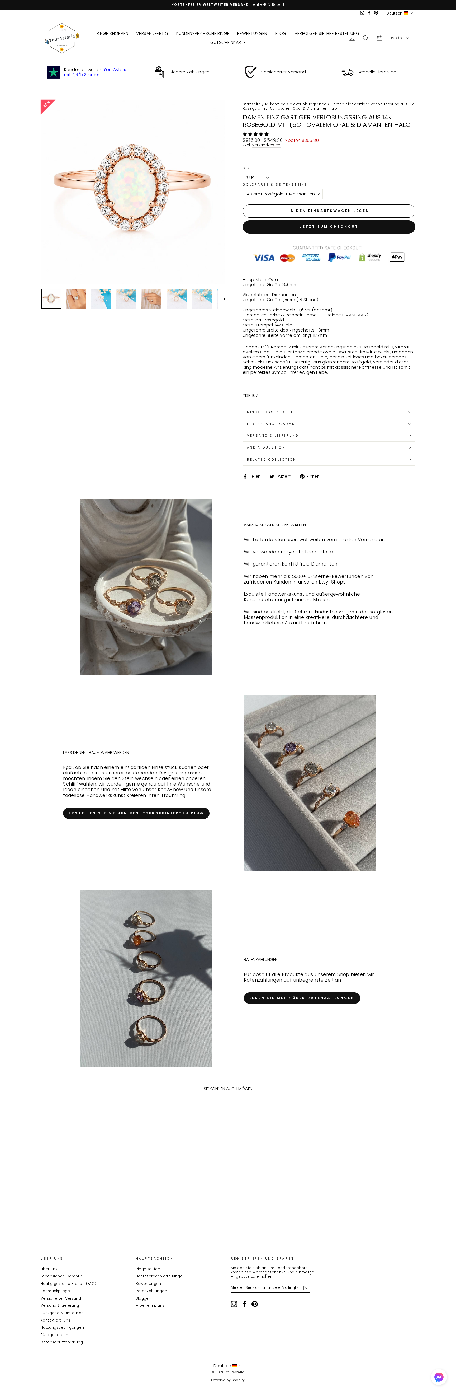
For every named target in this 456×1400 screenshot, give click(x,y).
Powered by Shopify (228, 1380)
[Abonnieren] (306, 1288)
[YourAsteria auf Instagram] (234, 1304)
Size (248, 168)
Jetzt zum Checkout (329, 226)
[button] (399, 38)
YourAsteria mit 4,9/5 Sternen (96, 72)
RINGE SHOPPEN (112, 33)
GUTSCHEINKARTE (228, 42)
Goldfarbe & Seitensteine (275, 184)
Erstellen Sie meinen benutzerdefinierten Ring (136, 813)
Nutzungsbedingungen (62, 1327)
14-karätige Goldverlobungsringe (295, 104)
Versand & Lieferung (60, 1305)
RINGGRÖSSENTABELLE (272, 412)
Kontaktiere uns (55, 1320)
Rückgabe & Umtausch (62, 1312)
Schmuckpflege (55, 1291)
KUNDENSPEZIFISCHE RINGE (202, 33)
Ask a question (266, 447)
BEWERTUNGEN (252, 33)
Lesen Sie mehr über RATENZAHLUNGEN (302, 997)
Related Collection (271, 459)
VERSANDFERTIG (152, 33)
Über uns (49, 1269)
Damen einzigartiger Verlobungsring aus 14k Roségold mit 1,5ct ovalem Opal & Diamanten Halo (328, 106)
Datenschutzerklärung (62, 1342)
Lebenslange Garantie (62, 1276)
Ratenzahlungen (151, 1291)
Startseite (252, 104)
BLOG (281, 33)
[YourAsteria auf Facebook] (244, 1304)
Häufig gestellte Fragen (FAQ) (68, 1283)
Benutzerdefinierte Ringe (159, 1276)
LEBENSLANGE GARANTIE (274, 424)
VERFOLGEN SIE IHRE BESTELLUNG (327, 33)
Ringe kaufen (148, 1269)
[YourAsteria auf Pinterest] (254, 1304)
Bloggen (143, 1298)
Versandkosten (266, 145)
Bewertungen (148, 1283)
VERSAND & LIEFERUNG (273, 435)
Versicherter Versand (61, 1298)
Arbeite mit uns (150, 1305)
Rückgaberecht (55, 1334)
